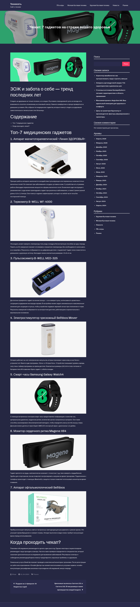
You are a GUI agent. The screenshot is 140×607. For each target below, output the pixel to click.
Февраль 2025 (101, 176)
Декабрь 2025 (101, 147)
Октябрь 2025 (101, 155)
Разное (125, 5)
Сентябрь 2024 (102, 197)
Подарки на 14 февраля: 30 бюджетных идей (25, 585)
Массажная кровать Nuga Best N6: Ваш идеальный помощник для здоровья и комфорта (111, 104)
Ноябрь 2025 (101, 151)
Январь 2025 (101, 180)
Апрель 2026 (101, 139)
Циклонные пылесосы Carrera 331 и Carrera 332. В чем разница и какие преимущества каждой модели (68, 587)
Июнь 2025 (100, 172)
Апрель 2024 (101, 205)
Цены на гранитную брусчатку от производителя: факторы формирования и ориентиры (113, 114)
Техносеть (16, 4)
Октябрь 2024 (101, 193)
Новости (116, 5)
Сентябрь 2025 (102, 160)
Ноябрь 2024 (101, 189)
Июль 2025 (100, 168)
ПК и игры (60, 5)
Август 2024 (101, 201)
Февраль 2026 (101, 143)
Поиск (97, 56)
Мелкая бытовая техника (76, 5)
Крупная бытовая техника (99, 5)
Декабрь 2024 (101, 185)
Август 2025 (101, 164)
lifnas (14, 574)
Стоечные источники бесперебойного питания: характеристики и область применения (110, 93)
